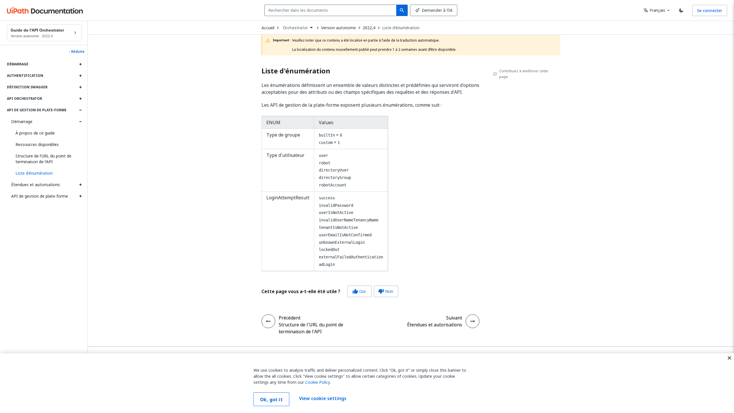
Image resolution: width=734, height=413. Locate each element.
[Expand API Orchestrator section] (80, 98)
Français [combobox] (654, 10)
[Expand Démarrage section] (80, 64)
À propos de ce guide (35, 133)
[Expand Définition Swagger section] (80, 87)
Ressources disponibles (37, 144)
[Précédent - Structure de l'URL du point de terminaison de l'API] (268, 321)
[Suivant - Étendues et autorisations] (472, 321)
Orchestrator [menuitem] (295, 28)
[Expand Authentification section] (80, 75)
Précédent (289, 317)
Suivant (454, 317)
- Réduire (77, 51)
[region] (367, 383)
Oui (359, 291)
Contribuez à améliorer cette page (523, 73)
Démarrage (21, 121)
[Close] (729, 358)
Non (385, 291)
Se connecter (709, 10)
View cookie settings (322, 398)
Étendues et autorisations (35, 185)
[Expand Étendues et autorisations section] (80, 184)
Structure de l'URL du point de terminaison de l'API (43, 159)
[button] (46, 173)
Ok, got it (271, 399)
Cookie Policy (317, 382)
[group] (329, 291)
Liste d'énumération (400, 28)
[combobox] (331, 10)
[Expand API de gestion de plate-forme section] (80, 110)
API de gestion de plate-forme (39, 196)
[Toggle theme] (681, 10)
